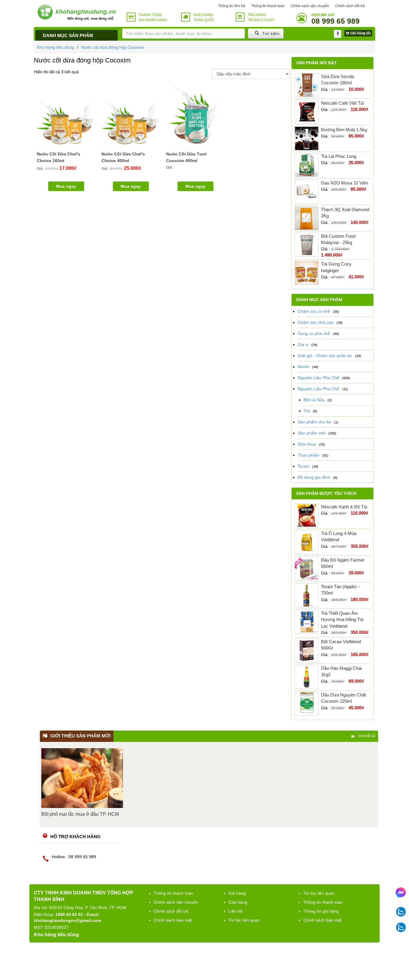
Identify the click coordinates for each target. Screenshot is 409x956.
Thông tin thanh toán (268, 6)
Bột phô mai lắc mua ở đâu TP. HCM (80, 814)
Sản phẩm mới (311, 433)
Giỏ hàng (237, 893)
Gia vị (303, 344)
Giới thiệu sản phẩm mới (80, 735)
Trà (307, 410)
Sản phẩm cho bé (314, 422)
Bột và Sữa (314, 399)
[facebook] (337, 34)
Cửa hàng (237, 902)
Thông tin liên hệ (231, 6)
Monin (303, 366)
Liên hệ (235, 911)
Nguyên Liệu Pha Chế (318, 377)
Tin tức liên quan (244, 920)
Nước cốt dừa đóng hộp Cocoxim (112, 47)
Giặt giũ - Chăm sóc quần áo (325, 355)
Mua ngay (195, 186)
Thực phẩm (308, 455)
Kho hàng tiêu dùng (55, 47)
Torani (303, 466)
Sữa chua (307, 444)
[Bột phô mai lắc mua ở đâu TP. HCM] (82, 778)
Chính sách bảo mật (173, 920)
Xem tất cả (366, 736)
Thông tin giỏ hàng (321, 911)
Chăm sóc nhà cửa (316, 322)
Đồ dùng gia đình (314, 477)
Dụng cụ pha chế (314, 333)
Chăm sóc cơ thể (314, 311)
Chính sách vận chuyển (310, 6)
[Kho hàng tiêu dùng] (76, 12)
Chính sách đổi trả (350, 6)
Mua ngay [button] (66, 186)
